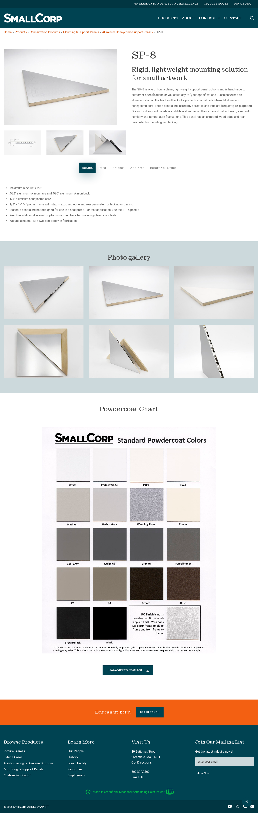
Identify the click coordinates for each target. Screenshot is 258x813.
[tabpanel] (129, 204)
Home (8, 32)
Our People (76, 751)
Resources (75, 769)
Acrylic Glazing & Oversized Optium (28, 763)
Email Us (137, 777)
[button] (128, 670)
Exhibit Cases (13, 757)
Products (21, 32)
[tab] (87, 168)
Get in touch (150, 712)
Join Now (203, 773)
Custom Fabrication (17, 775)
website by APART (38, 806)
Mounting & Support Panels (81, 32)
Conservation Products (45, 32)
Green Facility (77, 763)
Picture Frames (14, 751)
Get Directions (141, 762)
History (73, 757)
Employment (76, 775)
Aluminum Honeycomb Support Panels (127, 32)
